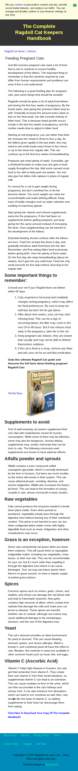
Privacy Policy (41, 735)
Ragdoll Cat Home (14, 51)
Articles (32, 51)
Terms (57, 735)
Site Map (41, 743)
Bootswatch (51, 764)
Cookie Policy (11, 743)
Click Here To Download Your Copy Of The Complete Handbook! (38, 715)
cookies (18, 4)
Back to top (10, 735)
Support (27, 743)
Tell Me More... (16, 393)
